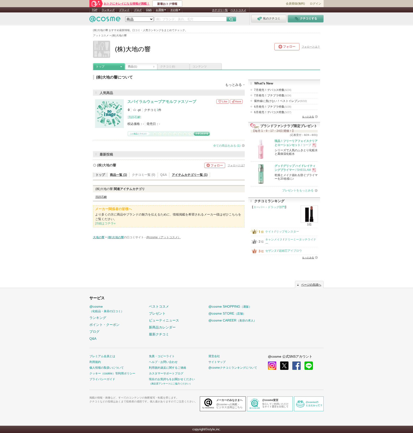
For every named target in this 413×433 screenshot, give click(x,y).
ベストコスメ (238, 10)
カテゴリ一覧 (220, 10)
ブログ (138, 9)
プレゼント (157, 313)
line (308, 365)
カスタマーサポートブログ (166, 373)
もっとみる (308, 116)
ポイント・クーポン (104, 325)
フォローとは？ (311, 46)
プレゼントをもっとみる (298, 190)
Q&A (149, 9)
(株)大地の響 (106, 165)
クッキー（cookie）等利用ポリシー (112, 373)
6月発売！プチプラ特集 (272, 106)
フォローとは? (236, 165)
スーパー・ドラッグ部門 (269, 207)
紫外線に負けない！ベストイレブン (280, 101)
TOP (94, 9)
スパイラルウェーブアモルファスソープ (161, 102)
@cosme (106, 309)
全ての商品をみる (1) (226, 145)
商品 (132, 66)
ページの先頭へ (311, 284)
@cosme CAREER (232, 320)
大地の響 (98, 237)
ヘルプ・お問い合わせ (163, 362)
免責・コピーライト (162, 356)
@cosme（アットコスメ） (163, 237)
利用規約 (95, 362)
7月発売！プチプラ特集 (272, 95)
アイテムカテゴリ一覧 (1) (189, 175)
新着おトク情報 (167, 4)
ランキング (108, 9)
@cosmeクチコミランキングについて (232, 367)
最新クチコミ (159, 334)
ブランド (124, 9)
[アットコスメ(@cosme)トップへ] (104, 20)
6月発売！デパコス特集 (272, 112)
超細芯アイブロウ (290, 250)
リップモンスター (287, 231)
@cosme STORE (227, 313)
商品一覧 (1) (118, 175)
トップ (100, 66)
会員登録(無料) (295, 3)
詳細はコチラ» (105, 223)
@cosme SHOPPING (230, 306)
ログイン (315, 3)
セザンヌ (271, 250)
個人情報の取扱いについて (106, 367)
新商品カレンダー (162, 327)
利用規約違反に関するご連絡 (167, 367)
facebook (296, 365)
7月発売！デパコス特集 (272, 90)
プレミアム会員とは (102, 356)
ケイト (269, 231)
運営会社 (214, 356)
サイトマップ (217, 362)
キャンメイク (274, 239)
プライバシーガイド (102, 379)
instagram (272, 365)
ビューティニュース (164, 320)
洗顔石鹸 (134, 117)
